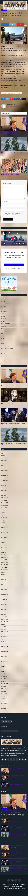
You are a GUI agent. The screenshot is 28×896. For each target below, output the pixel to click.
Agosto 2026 (4, 453)
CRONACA (3, 306)
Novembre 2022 (4, 564)
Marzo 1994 (4, 706)
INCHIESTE (3, 326)
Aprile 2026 (3, 463)
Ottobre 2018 (4, 653)
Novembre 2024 (4, 505)
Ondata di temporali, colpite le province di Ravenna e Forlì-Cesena (14, 153)
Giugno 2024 (4, 517)
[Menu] (2, 5)
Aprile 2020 (3, 626)
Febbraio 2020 (4, 631)
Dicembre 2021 (4, 592)
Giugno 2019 (4, 641)
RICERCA (3, 355)
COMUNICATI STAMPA (5, 303)
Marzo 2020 (4, 629)
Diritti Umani (4, 311)
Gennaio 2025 (4, 500)
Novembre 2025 (4, 475)
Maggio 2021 (4, 609)
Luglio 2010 (3, 691)
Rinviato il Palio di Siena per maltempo (11, 174)
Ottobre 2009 (4, 693)
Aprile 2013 (3, 681)
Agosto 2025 (4, 482)
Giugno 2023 (4, 547)
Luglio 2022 (3, 574)
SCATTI (2, 358)
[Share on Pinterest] (20, 24)
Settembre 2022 (4, 569)
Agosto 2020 (4, 624)
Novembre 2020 (4, 621)
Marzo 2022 (4, 584)
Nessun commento (6, 20)
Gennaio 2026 (4, 470)
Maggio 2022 (4, 579)
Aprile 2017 (3, 658)
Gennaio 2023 (4, 559)
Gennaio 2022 (4, 589)
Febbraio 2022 (4, 587)
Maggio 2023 (4, 549)
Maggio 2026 (4, 460)
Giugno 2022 (4, 577)
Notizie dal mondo (5, 346)
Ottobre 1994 (4, 703)
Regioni (3, 353)
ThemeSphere (22, 891)
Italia (2, 328)
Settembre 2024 (4, 510)
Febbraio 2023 (4, 557)
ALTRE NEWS (4, 298)
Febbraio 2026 (4, 468)
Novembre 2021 (4, 594)
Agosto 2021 (4, 601)
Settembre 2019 (4, 636)
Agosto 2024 (4, 512)
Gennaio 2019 (4, 649)
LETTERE (3, 331)
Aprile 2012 (3, 686)
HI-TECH (3, 321)
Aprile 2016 (3, 666)
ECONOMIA (3, 316)
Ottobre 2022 (4, 567)
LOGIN (23, 888)
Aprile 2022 (3, 582)
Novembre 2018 (4, 651)
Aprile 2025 (3, 492)
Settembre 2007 (4, 696)
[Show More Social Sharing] (25, 24)
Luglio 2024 (3, 515)
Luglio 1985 (3, 708)
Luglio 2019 (3, 639)
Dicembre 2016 (4, 661)
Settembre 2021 (4, 599)
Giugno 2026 (4, 458)
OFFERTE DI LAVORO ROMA (7, 348)
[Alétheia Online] (15, 5)
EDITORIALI (3, 318)
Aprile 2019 (3, 644)
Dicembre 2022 (4, 562)
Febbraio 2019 (4, 646)
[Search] (26, 5)
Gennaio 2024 (4, 530)
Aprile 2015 (3, 671)
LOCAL (2, 336)
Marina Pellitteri (9, 18)
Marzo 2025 (4, 495)
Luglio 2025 (3, 485)
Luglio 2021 (3, 604)
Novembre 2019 (4, 634)
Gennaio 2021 (4, 616)
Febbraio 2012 (4, 688)
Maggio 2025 (4, 490)
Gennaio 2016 (4, 668)
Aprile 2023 (3, 552)
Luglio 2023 (3, 544)
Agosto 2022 (4, 572)
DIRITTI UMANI (4, 313)
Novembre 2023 (4, 534)
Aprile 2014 (3, 673)
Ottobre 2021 (4, 596)
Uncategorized (4, 360)
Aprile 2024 (3, 522)
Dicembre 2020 (4, 619)
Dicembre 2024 (4, 502)
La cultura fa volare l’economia (9, 132)
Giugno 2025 (4, 487)
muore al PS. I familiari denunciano (9, 93)
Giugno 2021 (4, 606)
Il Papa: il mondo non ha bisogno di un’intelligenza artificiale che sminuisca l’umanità (13, 404)
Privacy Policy (13, 269)
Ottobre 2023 (4, 537)
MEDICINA (3, 338)
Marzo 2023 (4, 554)
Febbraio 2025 (4, 497)
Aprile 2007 (3, 698)
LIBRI (2, 333)
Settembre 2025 (4, 480)
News (2, 343)
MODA (2, 341)
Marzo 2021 (4, 614)
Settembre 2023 (4, 539)
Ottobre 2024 (4, 507)
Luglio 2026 (3, 455)
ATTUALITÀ (3, 301)
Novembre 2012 (4, 683)
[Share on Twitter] (5, 24)
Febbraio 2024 (4, 527)
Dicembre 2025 (4, 473)
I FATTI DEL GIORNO (5, 323)
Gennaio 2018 (4, 656)
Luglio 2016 (3, 663)
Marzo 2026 (4, 465)
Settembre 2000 (4, 701)
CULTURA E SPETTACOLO (6, 308)
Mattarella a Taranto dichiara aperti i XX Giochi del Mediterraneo (13, 424)
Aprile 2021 (3, 611)
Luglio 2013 (3, 678)
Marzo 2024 (4, 525)
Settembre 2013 (4, 676)
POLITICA (3, 350)
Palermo (19, 93)
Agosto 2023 (4, 542)
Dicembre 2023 (4, 532)
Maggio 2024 (4, 520)
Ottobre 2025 (4, 477)
